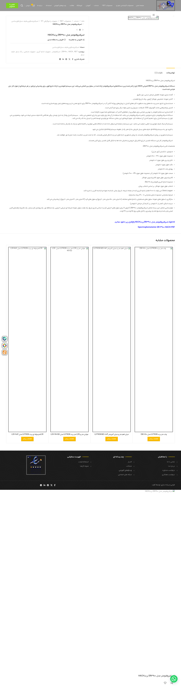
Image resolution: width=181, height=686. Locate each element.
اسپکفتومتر (56, 52)
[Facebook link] (72, 59)
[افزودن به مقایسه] (172, 683)
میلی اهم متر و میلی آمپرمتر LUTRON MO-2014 (112, 434)
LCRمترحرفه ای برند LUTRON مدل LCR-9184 (27, 434)
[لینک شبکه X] (69, 59)
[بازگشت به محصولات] (79, 29)
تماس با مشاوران (12, 5)
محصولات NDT (65, 21)
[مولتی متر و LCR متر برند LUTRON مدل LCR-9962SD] (69, 339)
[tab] (170, 71)
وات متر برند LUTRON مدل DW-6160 (154, 434)
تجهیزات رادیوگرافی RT (49, 21)
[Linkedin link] (63, 59)
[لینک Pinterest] (66, 59)
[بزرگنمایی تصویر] (154, 15)
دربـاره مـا (171, 466)
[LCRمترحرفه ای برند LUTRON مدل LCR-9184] (27, 339)
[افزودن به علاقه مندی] (165, 683)
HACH (70, 52)
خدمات (76, 21)
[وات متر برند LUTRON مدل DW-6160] (154, 339)
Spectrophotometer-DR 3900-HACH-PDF (156, 227)
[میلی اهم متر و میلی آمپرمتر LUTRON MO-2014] (111, 339)
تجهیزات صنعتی (29, 52)
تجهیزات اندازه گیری (44, 52)
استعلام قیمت (83, 462)
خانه (82, 21)
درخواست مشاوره (168, 470)
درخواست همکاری (168, 474)
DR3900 (64, 52)
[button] (174, 679)
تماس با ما (171, 462)
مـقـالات (129, 466)
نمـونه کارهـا (84, 466)
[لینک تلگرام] (60, 59)
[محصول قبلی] (82, 29)
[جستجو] (21, 5)
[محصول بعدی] (76, 29)
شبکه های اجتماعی (125, 474)
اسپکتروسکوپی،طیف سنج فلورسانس (24, 21)
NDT (76, 52)
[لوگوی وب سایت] (165, 5)
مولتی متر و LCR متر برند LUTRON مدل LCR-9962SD (69, 434)
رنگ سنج (19, 52)
